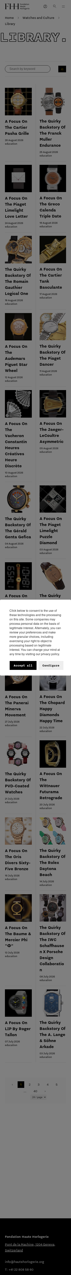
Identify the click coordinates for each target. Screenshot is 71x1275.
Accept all (23, 665)
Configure (50, 665)
